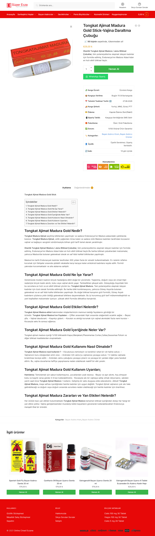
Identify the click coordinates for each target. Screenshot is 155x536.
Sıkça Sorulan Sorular (139, 7)
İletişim (58, 521)
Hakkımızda (60, 513)
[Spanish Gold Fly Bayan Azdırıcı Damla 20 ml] (23, 457)
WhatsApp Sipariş (96, 76)
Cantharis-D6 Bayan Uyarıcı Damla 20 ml (59, 482)
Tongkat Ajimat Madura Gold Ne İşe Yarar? (45, 209)
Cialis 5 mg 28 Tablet (114, 521)
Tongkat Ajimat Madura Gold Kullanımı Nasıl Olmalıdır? (51, 218)
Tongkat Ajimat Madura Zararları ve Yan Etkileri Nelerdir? (51, 223)
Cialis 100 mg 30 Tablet (115, 513)
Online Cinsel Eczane (23, 530)
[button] (71, 27)
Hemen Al (114, 69)
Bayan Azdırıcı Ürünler (91, 420)
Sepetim (10, 521)
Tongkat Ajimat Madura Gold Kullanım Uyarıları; (48, 221)
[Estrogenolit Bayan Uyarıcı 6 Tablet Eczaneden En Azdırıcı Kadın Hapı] (132, 457)
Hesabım (122, 7)
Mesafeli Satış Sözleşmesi (18, 517)
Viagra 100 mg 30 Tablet (115, 517)
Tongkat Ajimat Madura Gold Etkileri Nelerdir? (47, 212)
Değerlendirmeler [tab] (82, 187)
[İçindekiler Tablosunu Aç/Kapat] (72, 202)
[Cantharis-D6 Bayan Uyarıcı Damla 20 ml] (59, 457)
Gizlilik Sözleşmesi (15, 513)
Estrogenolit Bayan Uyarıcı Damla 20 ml (96, 482)
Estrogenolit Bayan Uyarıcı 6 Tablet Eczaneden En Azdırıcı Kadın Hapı (131, 482)
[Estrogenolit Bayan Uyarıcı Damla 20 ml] (95, 457)
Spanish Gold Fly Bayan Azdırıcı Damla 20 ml (23, 482)
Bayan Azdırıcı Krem (110, 134)
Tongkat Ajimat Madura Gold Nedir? (42, 206)
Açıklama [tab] (66, 187)
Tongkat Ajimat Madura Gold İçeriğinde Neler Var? (49, 215)
